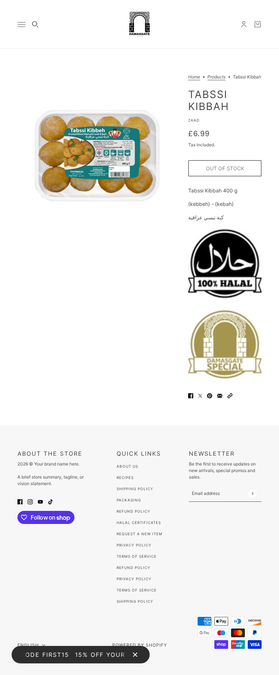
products (216, 77)
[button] (230, 395)
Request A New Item (139, 534)
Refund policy (133, 567)
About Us (127, 466)
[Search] (35, 24)
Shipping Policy (135, 489)
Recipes (125, 477)
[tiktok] (50, 501)
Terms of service (137, 590)
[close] (135, 655)
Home (194, 77)
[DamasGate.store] (139, 24)
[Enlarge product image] (97, 154)
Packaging (129, 500)
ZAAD (193, 120)
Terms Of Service (137, 556)
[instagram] (30, 501)
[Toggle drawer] (21, 24)
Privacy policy (134, 579)
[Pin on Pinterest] (209, 395)
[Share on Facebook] (190, 395)
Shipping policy (135, 601)
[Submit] (252, 493)
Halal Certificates (139, 522)
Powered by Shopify (139, 645)
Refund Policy (133, 511)
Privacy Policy (134, 545)
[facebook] (20, 501)
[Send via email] (219, 395)
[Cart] (258, 24)
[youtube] (40, 501)
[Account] (244, 24)
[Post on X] (200, 395)
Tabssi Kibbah (208, 100)
